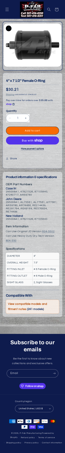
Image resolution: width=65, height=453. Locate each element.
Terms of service (46, 437)
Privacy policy (31, 443)
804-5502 (48, 231)
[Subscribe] (54, 373)
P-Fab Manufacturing (30, 433)
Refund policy (28, 437)
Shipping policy (13, 443)
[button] (7, 9)
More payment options (32, 149)
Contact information (52, 443)
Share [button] (13, 158)
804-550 (11, 240)
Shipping (10, 94)
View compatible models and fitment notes (27, 307)
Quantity (11, 111)
